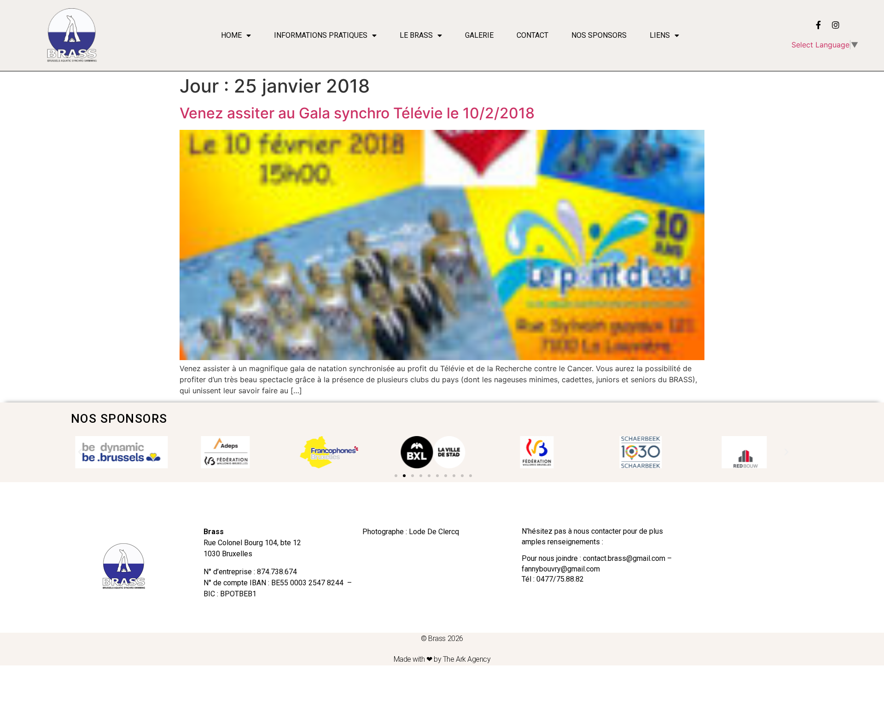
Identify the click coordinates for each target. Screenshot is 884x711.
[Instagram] (836, 25)
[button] (396, 475)
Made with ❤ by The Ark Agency (442, 659)
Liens (660, 35)
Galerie (479, 35)
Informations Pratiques (320, 35)
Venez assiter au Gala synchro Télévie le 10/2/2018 (357, 113)
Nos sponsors (599, 35)
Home (231, 35)
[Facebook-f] (818, 25)
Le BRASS (416, 35)
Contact (532, 35)
